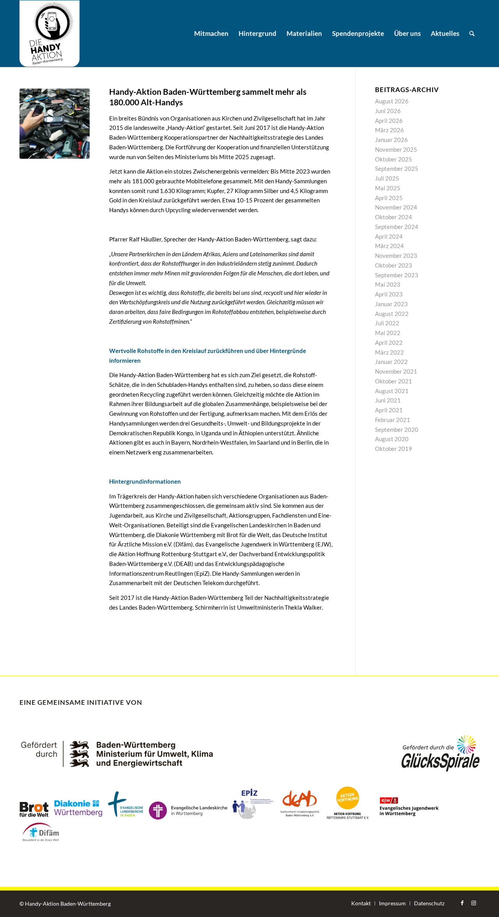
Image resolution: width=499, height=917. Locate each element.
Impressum (392, 903)
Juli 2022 (387, 322)
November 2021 (396, 371)
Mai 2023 (387, 284)
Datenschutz (429, 903)
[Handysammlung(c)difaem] (54, 124)
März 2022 (389, 352)
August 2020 (392, 438)
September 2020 (396, 429)
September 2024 (396, 226)
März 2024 (389, 245)
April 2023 (389, 294)
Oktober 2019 (393, 448)
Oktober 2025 (393, 159)
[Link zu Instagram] (474, 903)
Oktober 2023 (393, 265)
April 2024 (389, 236)
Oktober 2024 (393, 216)
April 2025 (389, 197)
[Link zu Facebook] (462, 903)
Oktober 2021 (393, 381)
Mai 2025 (387, 188)
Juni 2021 (388, 400)
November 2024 (396, 207)
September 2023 (396, 274)
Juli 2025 (387, 178)
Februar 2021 (392, 419)
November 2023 (396, 255)
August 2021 (392, 390)
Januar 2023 (391, 303)
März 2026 (389, 129)
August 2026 (392, 101)
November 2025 (396, 149)
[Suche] (472, 33)
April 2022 (389, 342)
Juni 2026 (388, 110)
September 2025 (396, 168)
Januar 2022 (391, 361)
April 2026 (389, 120)
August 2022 (392, 313)
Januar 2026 (391, 139)
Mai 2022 (387, 332)
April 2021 (389, 409)
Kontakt (361, 903)
